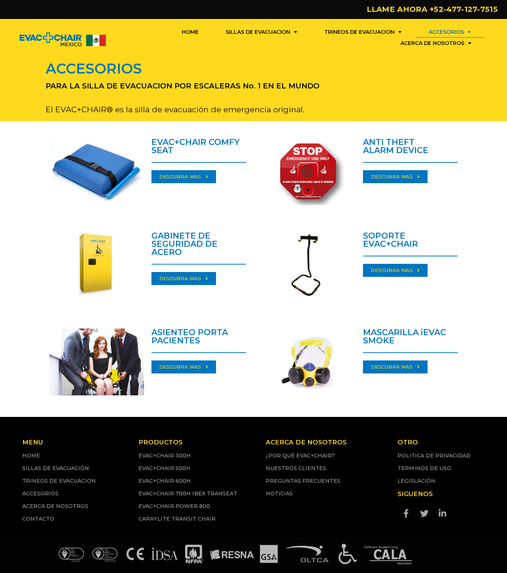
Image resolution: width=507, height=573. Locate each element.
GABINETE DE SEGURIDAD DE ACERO (184, 244)
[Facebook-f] (406, 513)
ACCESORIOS (446, 32)
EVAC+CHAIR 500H (164, 468)
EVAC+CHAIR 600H (164, 481)
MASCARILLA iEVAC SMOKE (404, 336)
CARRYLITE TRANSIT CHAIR (177, 518)
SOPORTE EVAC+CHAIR (390, 240)
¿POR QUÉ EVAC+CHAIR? (300, 455)
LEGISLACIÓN (416, 481)
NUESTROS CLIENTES (296, 468)
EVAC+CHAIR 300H (164, 455)
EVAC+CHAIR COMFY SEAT (195, 146)
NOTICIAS (279, 493)
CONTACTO (38, 518)
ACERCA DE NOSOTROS (432, 43)
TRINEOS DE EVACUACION (359, 32)
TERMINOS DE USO (424, 468)
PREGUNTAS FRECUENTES (303, 481)
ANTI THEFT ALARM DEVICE (395, 146)
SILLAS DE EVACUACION (258, 32)
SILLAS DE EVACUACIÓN (55, 468)
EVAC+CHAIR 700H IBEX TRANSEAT (187, 493)
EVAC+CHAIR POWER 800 (174, 506)
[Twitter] (424, 513)
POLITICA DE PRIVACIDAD (434, 455)
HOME (190, 32)
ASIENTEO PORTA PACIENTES (189, 336)
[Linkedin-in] (442, 513)
